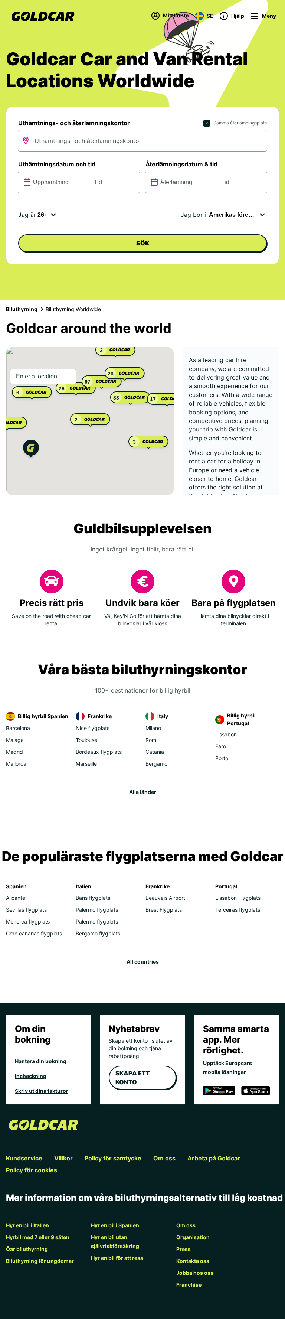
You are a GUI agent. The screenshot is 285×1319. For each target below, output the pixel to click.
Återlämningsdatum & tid (181, 164)
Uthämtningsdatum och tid (56, 164)
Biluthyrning (21, 309)
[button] (31, 449)
